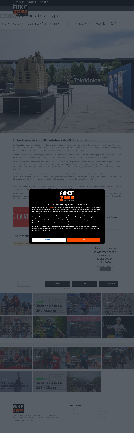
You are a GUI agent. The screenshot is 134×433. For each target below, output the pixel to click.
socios (51, 207)
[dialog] (67, 216)
